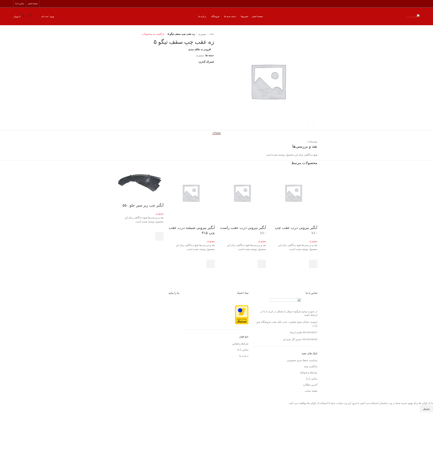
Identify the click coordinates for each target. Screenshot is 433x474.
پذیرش (426, 409)
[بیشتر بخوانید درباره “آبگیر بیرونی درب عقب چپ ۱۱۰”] (313, 264)
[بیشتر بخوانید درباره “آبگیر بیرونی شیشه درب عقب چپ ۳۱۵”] (210, 264)
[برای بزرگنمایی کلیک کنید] (310, 123)
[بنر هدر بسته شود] (429, 397)
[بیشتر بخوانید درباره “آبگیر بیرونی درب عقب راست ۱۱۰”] (262, 264)
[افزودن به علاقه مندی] (313, 255)
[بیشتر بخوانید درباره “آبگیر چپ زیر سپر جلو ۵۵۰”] (159, 236)
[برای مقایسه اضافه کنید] (313, 221)
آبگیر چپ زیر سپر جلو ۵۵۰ (143, 205)
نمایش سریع (313, 272)
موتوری (313, 241)
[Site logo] (413, 16)
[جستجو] (37, 16)
